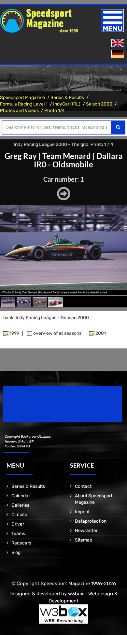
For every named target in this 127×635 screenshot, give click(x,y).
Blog (16, 552)
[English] (118, 43)
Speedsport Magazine (22, 97)
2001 (100, 333)
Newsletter (86, 530)
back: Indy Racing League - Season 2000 (46, 317)
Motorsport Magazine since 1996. (40, 408)
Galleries (20, 505)
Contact (83, 486)
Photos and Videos (19, 110)
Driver (17, 524)
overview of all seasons (56, 333)
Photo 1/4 (54, 110)
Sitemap (83, 540)
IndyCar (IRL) (66, 104)
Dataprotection (90, 521)
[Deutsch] (118, 54)
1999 (13, 333)
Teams (18, 533)
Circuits (19, 514)
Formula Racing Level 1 (24, 104)
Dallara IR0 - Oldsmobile (78, 160)
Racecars (21, 543)
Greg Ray (21, 156)
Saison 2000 (99, 104)
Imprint (82, 512)
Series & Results (67, 97)
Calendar (20, 496)
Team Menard (66, 156)
